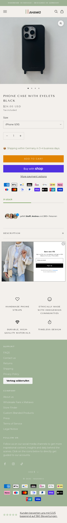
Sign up (49, 265)
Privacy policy (55, 270)
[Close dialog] (63, 243)
